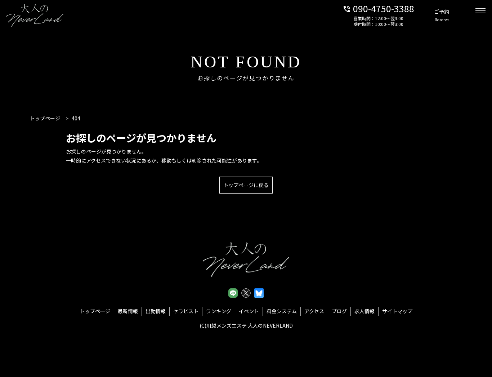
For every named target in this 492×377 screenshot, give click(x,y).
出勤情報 (156, 311)
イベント (249, 311)
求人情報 (364, 311)
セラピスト (185, 311)
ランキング (218, 311)
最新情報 (128, 311)
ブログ (339, 311)
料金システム (282, 311)
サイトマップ (397, 311)
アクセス (314, 311)
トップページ (95, 311)
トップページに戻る (246, 184)
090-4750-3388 (378, 8)
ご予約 (441, 15)
